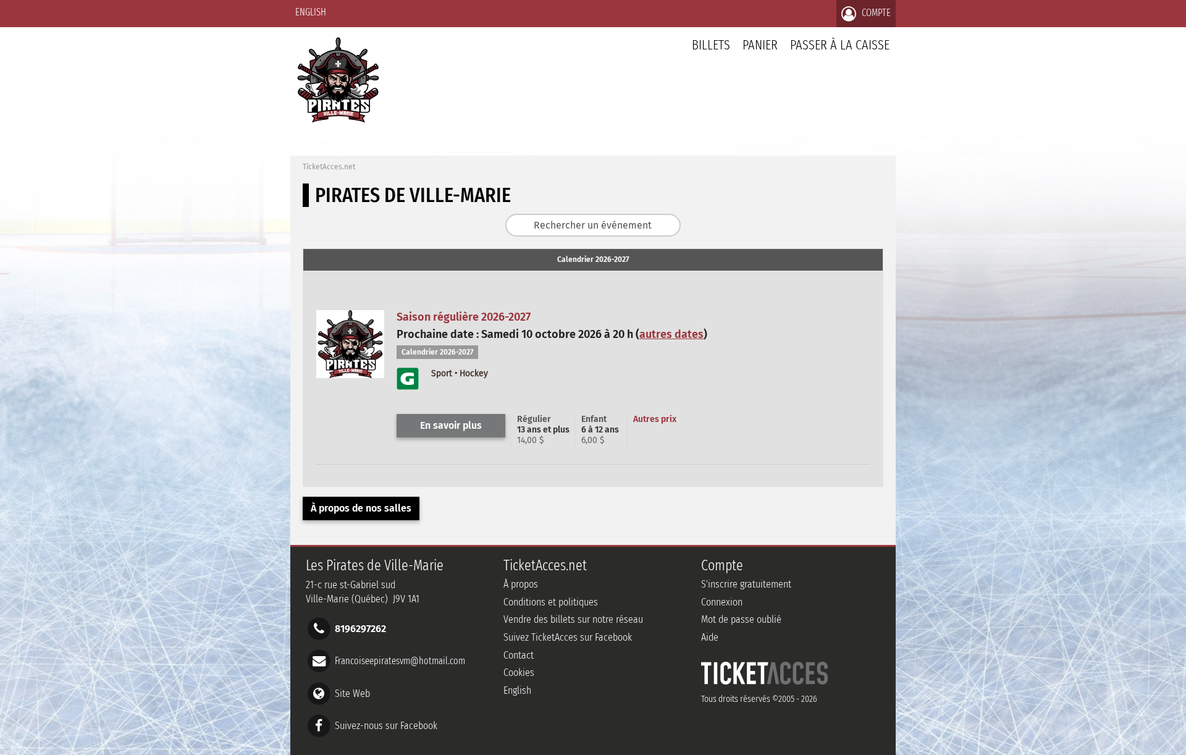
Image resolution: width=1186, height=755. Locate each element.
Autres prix (654, 419)
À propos (520, 584)
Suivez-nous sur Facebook (386, 725)
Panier (760, 44)
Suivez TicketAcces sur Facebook (567, 637)
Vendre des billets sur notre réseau (573, 619)
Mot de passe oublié (741, 619)
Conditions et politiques (550, 602)
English (310, 12)
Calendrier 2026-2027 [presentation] (593, 259)
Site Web (352, 693)
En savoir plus (451, 425)
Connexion (721, 602)
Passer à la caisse (840, 44)
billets (711, 44)
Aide (709, 637)
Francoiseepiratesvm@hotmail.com (400, 661)
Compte (875, 13)
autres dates (671, 334)
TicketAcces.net (329, 166)
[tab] (593, 260)
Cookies (518, 672)
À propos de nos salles (361, 508)
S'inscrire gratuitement (746, 584)
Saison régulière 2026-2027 (464, 317)
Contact (518, 655)
